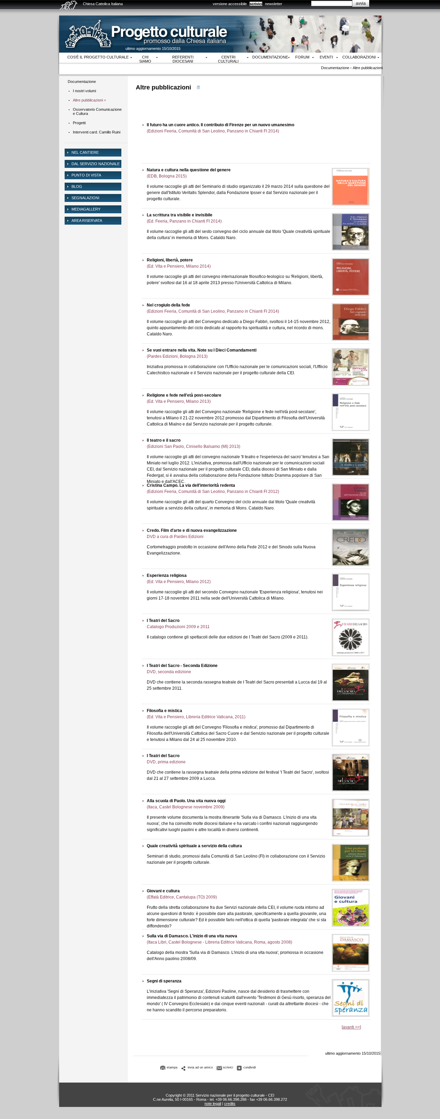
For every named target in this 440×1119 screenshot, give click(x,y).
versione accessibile (230, 4)
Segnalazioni (85, 198)
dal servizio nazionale (96, 164)
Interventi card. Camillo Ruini (96, 132)
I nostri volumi (84, 91)
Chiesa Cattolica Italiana (103, 4)
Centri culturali (228, 59)
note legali (213, 1103)
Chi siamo (145, 59)
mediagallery (86, 209)
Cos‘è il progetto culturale (98, 57)
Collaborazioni (359, 57)
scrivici (256, 4)
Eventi (326, 57)
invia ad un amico (200, 1067)
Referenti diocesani (183, 59)
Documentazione (270, 57)
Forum (302, 57)
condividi (249, 1067)
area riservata (87, 220)
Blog (77, 186)
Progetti (79, 123)
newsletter (273, 4)
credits (229, 1103)
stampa (172, 1067)
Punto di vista (86, 175)
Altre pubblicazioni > (89, 100)
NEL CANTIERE (85, 152)
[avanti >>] (351, 1027)
